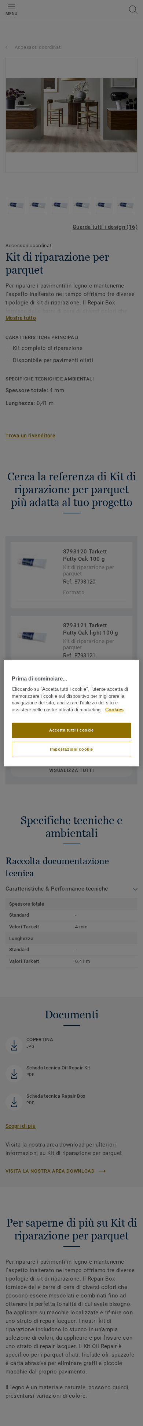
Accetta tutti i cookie (71, 730)
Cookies (114, 709)
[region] (72, 713)
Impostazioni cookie (71, 749)
